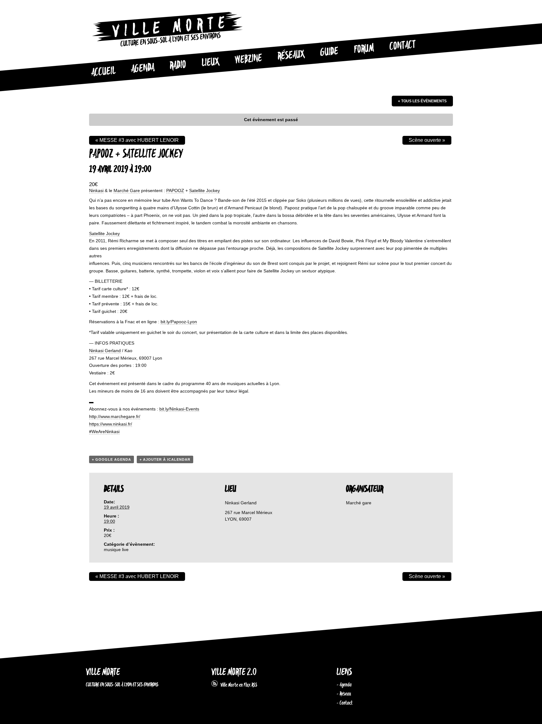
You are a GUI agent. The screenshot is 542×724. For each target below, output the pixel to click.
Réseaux (291, 55)
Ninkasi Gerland (105, 350)
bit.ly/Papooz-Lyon (179, 321)
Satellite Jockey (204, 190)
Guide (329, 52)
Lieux (210, 62)
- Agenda (344, 684)
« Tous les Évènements (422, 101)
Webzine (248, 59)
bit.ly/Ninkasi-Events (179, 408)
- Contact (345, 703)
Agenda (142, 68)
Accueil (103, 72)
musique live (116, 549)
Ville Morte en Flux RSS (237, 685)
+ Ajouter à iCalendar (165, 459)
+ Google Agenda (111, 459)
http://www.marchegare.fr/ (114, 416)
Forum (364, 48)
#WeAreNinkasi (104, 431)
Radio (178, 65)
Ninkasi (96, 190)
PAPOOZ (175, 190)
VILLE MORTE (103, 672)
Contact (402, 46)
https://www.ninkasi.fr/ (110, 423)
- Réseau (344, 693)
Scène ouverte (427, 140)
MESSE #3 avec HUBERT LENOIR (137, 140)
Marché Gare (127, 190)
